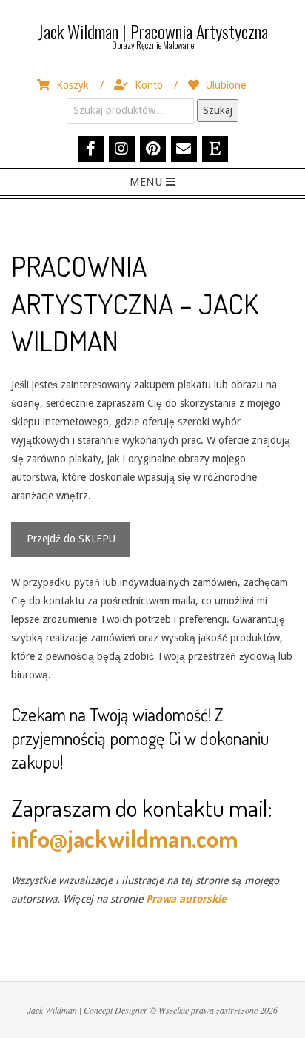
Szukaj (217, 110)
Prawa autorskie (186, 899)
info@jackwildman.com (124, 838)
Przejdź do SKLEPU (71, 539)
